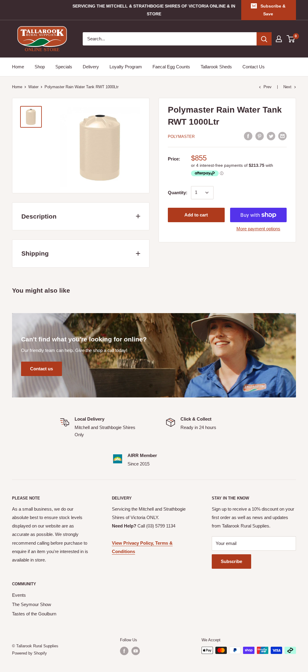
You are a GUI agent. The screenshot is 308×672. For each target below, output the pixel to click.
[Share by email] (282, 136)
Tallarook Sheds (216, 66)
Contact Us (253, 66)
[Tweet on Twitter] (271, 136)
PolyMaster (181, 136)
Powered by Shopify (29, 653)
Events (19, 595)
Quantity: (177, 192)
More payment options (258, 228)
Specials (63, 66)
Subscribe (231, 561)
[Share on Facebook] (248, 136)
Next (287, 87)
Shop (40, 66)
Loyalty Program (125, 66)
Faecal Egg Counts (171, 66)
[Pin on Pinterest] (259, 136)
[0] (291, 38)
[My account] (279, 39)
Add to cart (196, 214)
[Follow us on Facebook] (124, 651)
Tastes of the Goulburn (34, 613)
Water (33, 87)
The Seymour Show (31, 604)
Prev (267, 87)
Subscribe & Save (272, 10)
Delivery (91, 66)
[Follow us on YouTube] (135, 651)
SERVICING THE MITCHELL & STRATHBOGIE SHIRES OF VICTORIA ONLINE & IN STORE (153, 10)
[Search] (264, 38)
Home (18, 66)
